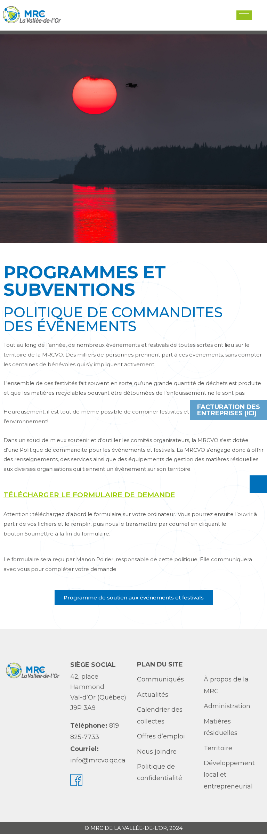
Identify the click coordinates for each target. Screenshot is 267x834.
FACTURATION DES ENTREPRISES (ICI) (228, 410)
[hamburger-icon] (244, 15)
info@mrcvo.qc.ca (98, 760)
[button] (258, 15)
